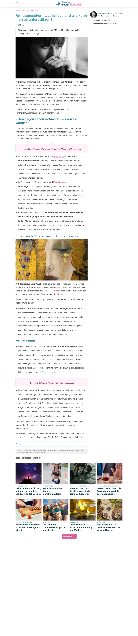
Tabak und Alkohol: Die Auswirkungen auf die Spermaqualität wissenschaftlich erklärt (109, 491)
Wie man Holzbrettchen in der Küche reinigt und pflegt (28, 527)
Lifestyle (46, 522)
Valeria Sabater (113, 16)
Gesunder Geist (32, 10)
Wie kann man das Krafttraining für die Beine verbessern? (80, 491)
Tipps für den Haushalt (24, 522)
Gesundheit (101, 522)
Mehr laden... (69, 536)
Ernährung (74, 522)
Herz (74, 326)
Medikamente (60, 182)
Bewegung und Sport (78, 486)
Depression (59, 156)
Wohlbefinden (20, 10)
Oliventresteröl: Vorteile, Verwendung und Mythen (81, 527)
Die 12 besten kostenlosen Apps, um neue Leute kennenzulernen (54, 527)
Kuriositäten (48, 486)
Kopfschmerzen (53, 291)
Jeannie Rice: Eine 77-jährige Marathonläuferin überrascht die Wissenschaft (54, 491)
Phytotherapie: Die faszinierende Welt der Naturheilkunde (109, 527)
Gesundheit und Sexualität (107, 486)
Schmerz (46, 204)
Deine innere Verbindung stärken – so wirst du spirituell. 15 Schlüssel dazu (28, 491)
